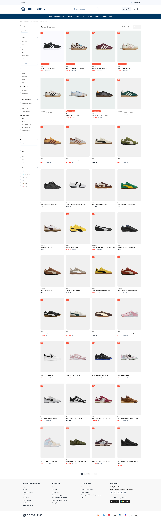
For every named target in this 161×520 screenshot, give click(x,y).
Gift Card (54, 489)
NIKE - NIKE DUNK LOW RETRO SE (102, 418)
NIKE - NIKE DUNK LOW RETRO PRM (127, 418)
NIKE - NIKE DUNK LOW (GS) (125, 333)
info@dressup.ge (114, 489)
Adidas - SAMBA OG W (123, 68)
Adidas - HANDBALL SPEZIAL (100, 115)
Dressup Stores (85, 492)
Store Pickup (26, 497)
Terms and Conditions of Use (59, 500)
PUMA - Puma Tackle (98, 333)
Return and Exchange (28, 505)
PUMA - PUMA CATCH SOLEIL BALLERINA (103, 247)
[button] (34, 484)
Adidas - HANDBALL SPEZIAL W (75, 68)
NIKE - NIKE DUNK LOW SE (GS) (101, 461)
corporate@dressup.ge (126, 489)
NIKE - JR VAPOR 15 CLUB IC (100, 375)
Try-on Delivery (27, 500)
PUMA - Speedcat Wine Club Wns (127, 290)
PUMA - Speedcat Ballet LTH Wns (75, 204)
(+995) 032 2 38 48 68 (116, 487)
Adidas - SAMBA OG (46, 113)
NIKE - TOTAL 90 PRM (123, 375)
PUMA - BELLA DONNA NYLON (126, 204)
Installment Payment (28, 492)
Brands (23, 2)
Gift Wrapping (26, 503)
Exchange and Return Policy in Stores (91, 495)
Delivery (25, 495)
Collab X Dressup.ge (57, 495)
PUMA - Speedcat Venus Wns (49, 204)
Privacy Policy (55, 503)
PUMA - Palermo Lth (46, 247)
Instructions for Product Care (59, 497)
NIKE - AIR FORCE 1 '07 (47, 375)
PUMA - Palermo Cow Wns (99, 204)
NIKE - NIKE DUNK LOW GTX (49, 418)
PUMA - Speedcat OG (123, 160)
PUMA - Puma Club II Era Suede (101, 290)
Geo (131, 2)
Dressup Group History (87, 489)
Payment (25, 489)
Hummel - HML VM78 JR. (48, 68)
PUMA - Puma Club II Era (73, 290)
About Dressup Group (86, 487)
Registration (26, 487)
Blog (82, 497)
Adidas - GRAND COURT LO (100, 68)
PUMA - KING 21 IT (46, 333)
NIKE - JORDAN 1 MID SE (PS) (49, 461)
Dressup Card (55, 492)
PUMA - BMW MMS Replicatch (126, 247)
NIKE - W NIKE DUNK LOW (73, 375)
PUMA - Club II (96, 160)
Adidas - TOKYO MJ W (72, 115)
